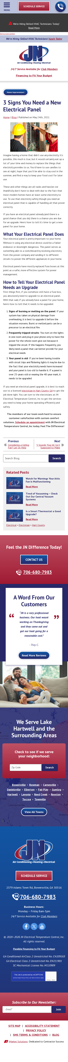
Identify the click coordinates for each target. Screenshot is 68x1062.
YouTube (42, 926)
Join (58, 1009)
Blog (14, 117)
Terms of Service (36, 977)
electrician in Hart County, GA (37, 390)
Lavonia (26, 794)
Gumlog (56, 789)
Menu (7, 10)
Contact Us (34, 560)
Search (57, 458)
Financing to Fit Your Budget (34, 75)
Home (6, 117)
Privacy (49, 980)
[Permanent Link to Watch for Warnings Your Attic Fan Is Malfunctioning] (14, 483)
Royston (56, 794)
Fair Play (43, 789)
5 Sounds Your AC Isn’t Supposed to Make (48, 446)
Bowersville (19, 785)
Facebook (26, 926)
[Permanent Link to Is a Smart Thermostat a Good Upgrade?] (14, 516)
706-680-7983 (60, 6)
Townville (40, 799)
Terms (53, 980)
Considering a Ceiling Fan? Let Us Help (18, 446)
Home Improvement (15, 92)
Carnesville (49, 785)
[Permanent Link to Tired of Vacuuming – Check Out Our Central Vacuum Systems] (14, 498)
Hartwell (12, 794)
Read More (34, 27)
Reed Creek (40, 794)
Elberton (29, 789)
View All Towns (34, 812)
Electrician (24, 525)
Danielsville (14, 789)
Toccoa (26, 799)
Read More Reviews (34, 655)
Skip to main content (7, 34)
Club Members (49, 69)
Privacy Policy (25, 977)
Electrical (11, 525)
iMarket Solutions (18, 1041)
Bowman (34, 785)
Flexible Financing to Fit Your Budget (34, 948)
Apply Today (55, 39)
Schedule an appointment (30, 422)
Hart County (38, 525)
